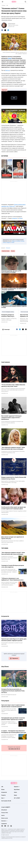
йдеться (7, 70)
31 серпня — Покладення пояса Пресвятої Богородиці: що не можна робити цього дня (13, 731)
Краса (15, 795)
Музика (12, 251)
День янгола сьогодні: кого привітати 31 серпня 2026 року (12, 537)
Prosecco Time (4, 812)
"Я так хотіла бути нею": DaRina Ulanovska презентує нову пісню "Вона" (13, 385)
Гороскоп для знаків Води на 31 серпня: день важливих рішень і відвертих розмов (13, 639)
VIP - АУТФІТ (17, 798)
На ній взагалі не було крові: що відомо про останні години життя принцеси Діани (13, 508)
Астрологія (4, 792)
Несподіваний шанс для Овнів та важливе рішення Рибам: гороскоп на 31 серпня (13, 718)
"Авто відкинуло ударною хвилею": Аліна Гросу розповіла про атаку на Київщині (13, 448)
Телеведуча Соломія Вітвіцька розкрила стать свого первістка (12, 566)
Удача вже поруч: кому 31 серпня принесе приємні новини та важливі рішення (13, 705)
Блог (2, 798)
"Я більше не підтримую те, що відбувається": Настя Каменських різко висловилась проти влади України (12, 580)
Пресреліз (8, 248)
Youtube (22, 241)
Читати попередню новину (8, 312)
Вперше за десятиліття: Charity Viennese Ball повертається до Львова (13, 478)
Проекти (16, 786)
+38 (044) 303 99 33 (14, 749)
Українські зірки (5, 251)
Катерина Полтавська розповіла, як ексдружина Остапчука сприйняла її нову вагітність (13, 690)
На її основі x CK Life (6, 801)
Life (7, 5)
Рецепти (3, 795)
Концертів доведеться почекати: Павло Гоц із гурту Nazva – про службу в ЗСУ (8, 317)
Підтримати (15, 658)
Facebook (18, 241)
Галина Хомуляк (11, 23)
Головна (3, 5)
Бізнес (2, 789)
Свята (15, 792)
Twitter (4, 242)
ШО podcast (4, 810)
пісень (10, 58)
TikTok (12, 242)
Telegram (14, 241)
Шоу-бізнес (17, 789)
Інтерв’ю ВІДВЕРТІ (5, 807)
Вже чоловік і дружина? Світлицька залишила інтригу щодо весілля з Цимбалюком (11, 417)
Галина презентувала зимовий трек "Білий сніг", (13, 205)
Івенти (2, 815)
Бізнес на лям (4, 818)
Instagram (8, 242)
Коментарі (7, 329)
